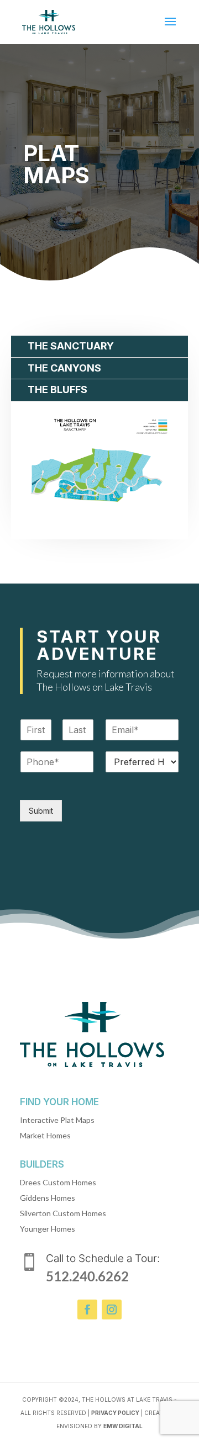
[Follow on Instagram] (112, 1309)
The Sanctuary (71, 346)
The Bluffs (57, 389)
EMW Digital (123, 1426)
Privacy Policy (115, 1412)
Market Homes (45, 1135)
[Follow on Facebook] (87, 1309)
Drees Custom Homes (58, 1182)
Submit (41, 810)
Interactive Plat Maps (57, 1120)
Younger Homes (47, 1228)
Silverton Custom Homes (63, 1213)
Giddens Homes (47, 1197)
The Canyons (64, 368)
